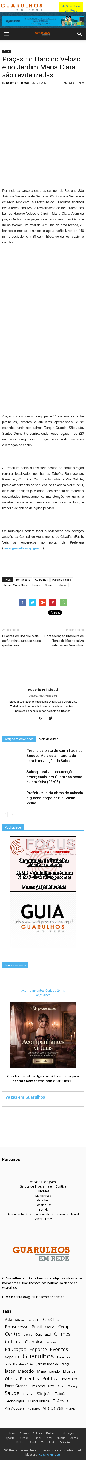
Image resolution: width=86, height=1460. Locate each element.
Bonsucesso (23, 579)
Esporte (38, 1349)
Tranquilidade (39, 1401)
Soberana (28, 1394)
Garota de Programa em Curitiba (43, 1186)
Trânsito (61, 1401)
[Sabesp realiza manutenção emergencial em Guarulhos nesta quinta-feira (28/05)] (13, 776)
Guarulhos (41, 579)
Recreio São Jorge (68, 1386)
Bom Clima (50, 1319)
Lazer (49, 1438)
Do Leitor (51, 1342)
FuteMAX (43, 1191)
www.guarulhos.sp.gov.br (23, 548)
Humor (37, 1438)
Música (69, 1371)
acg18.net (43, 995)
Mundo (54, 1371)
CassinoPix (43, 1205)
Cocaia (28, 1335)
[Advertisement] (43, 131)
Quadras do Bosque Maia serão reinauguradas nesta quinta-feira (21, 640)
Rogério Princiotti (17, 82)
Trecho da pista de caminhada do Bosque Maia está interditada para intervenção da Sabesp (54, 755)
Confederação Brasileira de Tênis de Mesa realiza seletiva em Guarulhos (64, 640)
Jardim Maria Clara (15, 585)
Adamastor (15, 1319)
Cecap (63, 1326)
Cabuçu (50, 1327)
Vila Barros (33, 1408)
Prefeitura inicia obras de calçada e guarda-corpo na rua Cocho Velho (54, 798)
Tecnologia (14, 1401)
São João (44, 1393)
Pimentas (29, 1378)
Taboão (62, 585)
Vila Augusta (14, 1408)
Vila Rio (71, 1408)
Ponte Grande (16, 1386)
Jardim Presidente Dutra (19, 1364)
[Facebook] (33, 718)
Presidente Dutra (42, 1386)
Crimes (62, 1334)
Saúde (12, 1393)
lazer (10, 1371)
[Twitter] (52, 718)
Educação (15, 1349)
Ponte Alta (69, 1379)
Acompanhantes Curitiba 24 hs (43, 990)
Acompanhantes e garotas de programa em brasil (43, 1214)
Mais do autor (48, 739)
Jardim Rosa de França (53, 1364)
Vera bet (43, 1200)
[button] (80, 34)
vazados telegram (43, 1182)
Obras (7, 51)
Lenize (36, 585)
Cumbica (33, 1342)
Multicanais (43, 1196)
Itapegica (64, 1357)
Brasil (37, 1326)
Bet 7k (43, 1209)
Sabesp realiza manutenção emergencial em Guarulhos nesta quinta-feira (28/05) (54, 776)
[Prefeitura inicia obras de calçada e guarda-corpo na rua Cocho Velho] (13, 798)
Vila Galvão (53, 1408)
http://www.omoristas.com (43, 696)
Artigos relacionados (19, 739)
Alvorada (34, 1320)
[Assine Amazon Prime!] (43, 21)
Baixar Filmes (43, 1219)
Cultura (13, 1341)
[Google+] (43, 718)
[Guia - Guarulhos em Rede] (43, 946)
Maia (41, 1371)
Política (50, 1378)
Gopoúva (12, 1357)
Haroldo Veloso (61, 579)
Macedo (26, 1371)
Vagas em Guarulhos (25, 1097)
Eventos (59, 1349)
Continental (43, 1334)
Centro (13, 1334)
